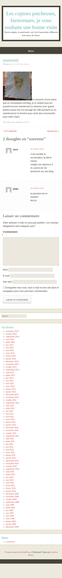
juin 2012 (9, 411)
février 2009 (11, 521)
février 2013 (11, 389)
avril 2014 (10, 350)
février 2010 (11, 488)
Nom (5, 269)
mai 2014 (9, 348)
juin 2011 (9, 444)
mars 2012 (10, 419)
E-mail (6, 275)
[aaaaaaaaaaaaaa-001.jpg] (17, 99)
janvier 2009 (11, 524)
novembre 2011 (12, 430)
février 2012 (11, 422)
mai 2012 (9, 414)
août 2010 (10, 472)
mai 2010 (9, 480)
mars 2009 (10, 518)
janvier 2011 (11, 458)
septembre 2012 (12, 403)
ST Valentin (10, 131)
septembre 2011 (12, 436)
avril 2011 (10, 450)
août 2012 (10, 406)
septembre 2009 (12, 502)
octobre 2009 (11, 499)
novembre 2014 (12, 331)
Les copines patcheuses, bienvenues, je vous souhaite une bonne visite (31, 20)
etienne (26, 64)
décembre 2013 (12, 361)
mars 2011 (10, 452)
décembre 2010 (12, 461)
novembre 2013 (12, 364)
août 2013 (10, 372)
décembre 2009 (12, 494)
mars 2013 (10, 386)
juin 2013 (9, 378)
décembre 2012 (12, 394)
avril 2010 (10, 483)
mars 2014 (10, 353)
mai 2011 (9, 447)
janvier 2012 (11, 425)
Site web (7, 282)
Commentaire (9, 234)
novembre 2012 (12, 397)
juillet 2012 (10, 408)
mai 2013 (9, 381)
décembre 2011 (12, 428)
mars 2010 (10, 485)
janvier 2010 (11, 491)
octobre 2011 (11, 433)
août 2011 (10, 439)
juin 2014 (9, 345)
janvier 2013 (11, 392)
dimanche (53, 131)
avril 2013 (10, 383)
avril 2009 (10, 516)
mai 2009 (9, 513)
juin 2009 (9, 510)
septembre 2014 (12, 337)
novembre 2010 (12, 463)
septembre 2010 (12, 469)
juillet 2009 (10, 508)
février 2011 (10, 455)
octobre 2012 (11, 400)
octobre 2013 (11, 367)
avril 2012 (10, 417)
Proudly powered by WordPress (18, 552)
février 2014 (11, 356)
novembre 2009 (12, 497)
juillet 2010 (10, 474)
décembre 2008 (12, 527)
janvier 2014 (11, 359)
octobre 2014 (11, 334)
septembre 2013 (12, 370)
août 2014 (10, 339)
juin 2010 (9, 477)
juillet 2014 (10, 342)
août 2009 (10, 505)
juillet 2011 (10, 441)
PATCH (27, 122)
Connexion (10, 542)
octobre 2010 (11, 466)
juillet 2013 (10, 375)
